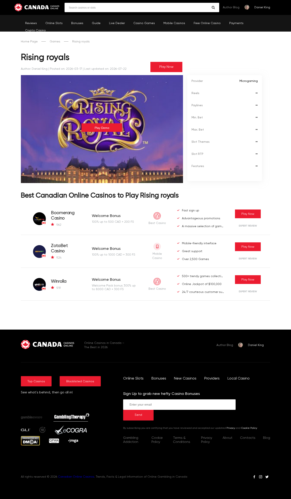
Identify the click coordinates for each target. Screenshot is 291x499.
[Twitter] (267, 477)
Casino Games (144, 23)
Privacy (230, 428)
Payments (236, 23)
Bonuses (77, 23)
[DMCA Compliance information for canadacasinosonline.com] (30, 444)
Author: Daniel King (34, 68)
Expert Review (248, 226)
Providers (212, 378)
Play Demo (102, 127)
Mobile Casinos (174, 23)
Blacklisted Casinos (80, 381)
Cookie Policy (249, 428)
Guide (96, 23)
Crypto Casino (35, 30)
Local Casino (238, 378)
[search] (213, 7)
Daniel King (262, 7)
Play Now (166, 67)
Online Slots (54, 23)
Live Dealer (117, 23)
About (227, 438)
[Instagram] (260, 477)
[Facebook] (254, 477)
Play (247, 213)
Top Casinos (36, 381)
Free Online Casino (207, 23)
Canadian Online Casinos (76, 476)
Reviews (31, 23)
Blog (266, 438)
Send (138, 414)
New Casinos (185, 378)
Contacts (247, 438)
